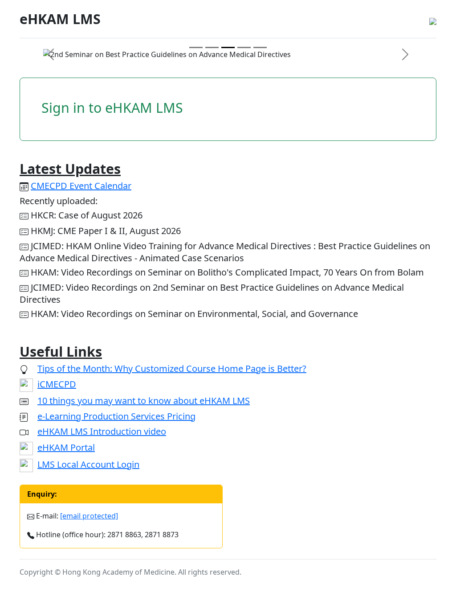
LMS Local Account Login (88, 464)
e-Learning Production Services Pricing (116, 416)
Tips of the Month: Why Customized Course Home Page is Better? (171, 368)
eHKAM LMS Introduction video (101, 431)
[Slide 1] (196, 47)
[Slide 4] (244, 47)
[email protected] (89, 516)
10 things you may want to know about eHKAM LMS (143, 401)
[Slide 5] (260, 47)
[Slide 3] (228, 47)
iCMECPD (56, 384)
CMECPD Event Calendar (81, 186)
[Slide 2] (212, 47)
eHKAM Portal (66, 447)
